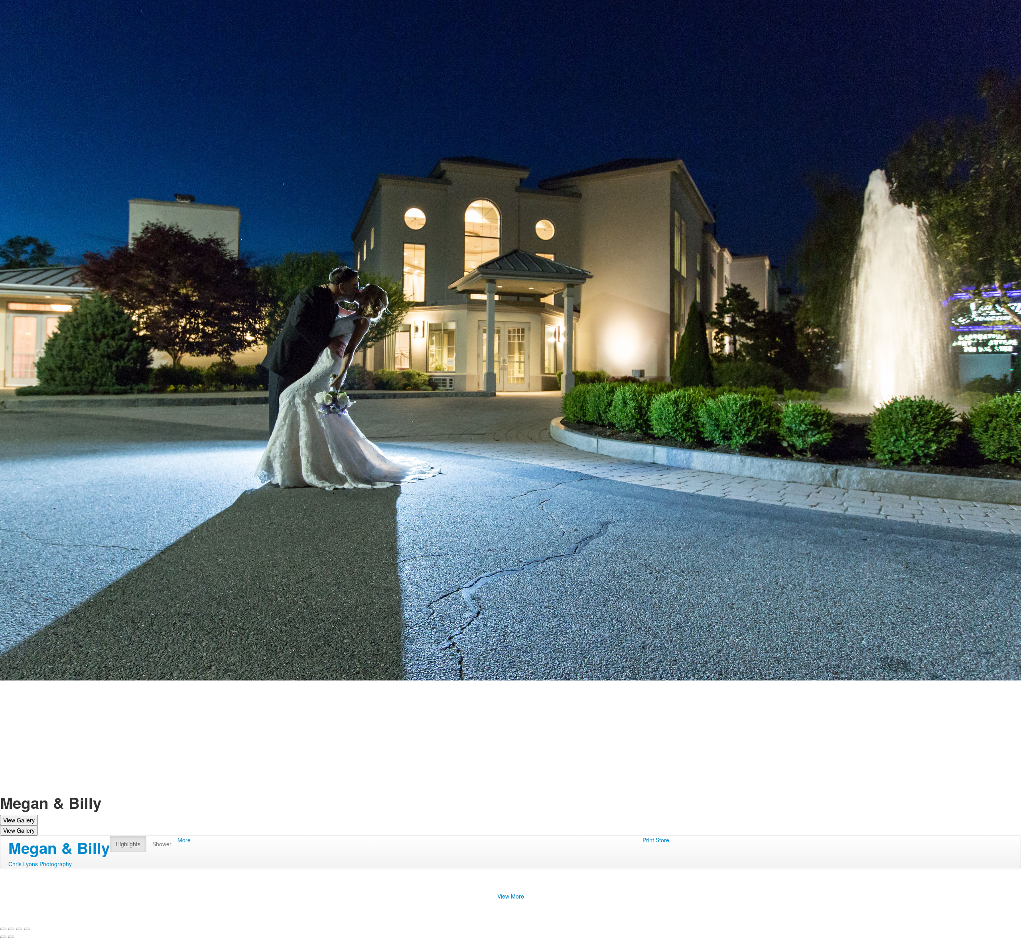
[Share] (11, 929)
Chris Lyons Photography (40, 864)
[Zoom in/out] (27, 929)
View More (510, 896)
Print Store (656, 840)
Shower (161, 844)
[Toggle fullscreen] (19, 929)
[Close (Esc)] (3, 929)
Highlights (128, 844)
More (184, 840)
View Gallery (19, 820)
